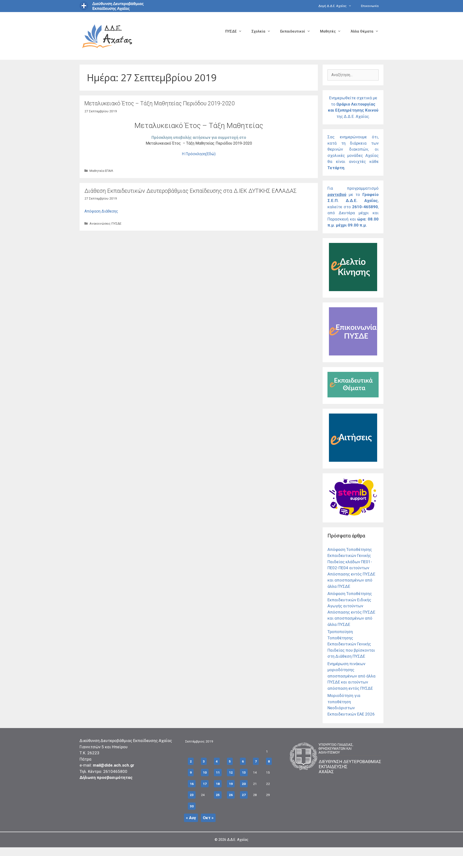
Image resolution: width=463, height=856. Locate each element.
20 (244, 784)
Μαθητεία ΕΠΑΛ (101, 171)
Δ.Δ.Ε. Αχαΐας (237, 839)
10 (205, 772)
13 (244, 772)
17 (205, 784)
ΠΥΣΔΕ (231, 31)
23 (192, 795)
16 (192, 784)
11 (218, 772)
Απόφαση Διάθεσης (101, 211)
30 (192, 806)
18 (218, 784)
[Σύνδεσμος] (353, 289)
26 (231, 795)
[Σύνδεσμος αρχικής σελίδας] (107, 35)
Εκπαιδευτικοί (292, 31)
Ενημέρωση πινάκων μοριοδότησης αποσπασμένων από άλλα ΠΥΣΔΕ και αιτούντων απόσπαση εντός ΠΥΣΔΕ (351, 676)
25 (218, 795)
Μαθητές (328, 31)
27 (244, 795)
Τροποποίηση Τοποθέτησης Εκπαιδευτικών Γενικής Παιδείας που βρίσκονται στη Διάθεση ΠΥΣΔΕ (351, 644)
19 (231, 784)
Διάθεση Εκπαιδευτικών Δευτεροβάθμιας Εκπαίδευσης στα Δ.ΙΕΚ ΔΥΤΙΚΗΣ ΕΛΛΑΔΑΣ (190, 191)
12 (231, 772)
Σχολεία (258, 31)
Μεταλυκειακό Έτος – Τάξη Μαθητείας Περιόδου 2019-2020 (159, 103)
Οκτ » (208, 817)
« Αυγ (191, 817)
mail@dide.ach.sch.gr (113, 765)
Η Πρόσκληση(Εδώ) (199, 154)
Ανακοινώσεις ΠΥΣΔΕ (105, 223)
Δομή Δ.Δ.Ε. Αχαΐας (332, 6)
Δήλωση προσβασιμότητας (106, 777)
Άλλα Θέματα (362, 31)
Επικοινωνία (370, 6)
